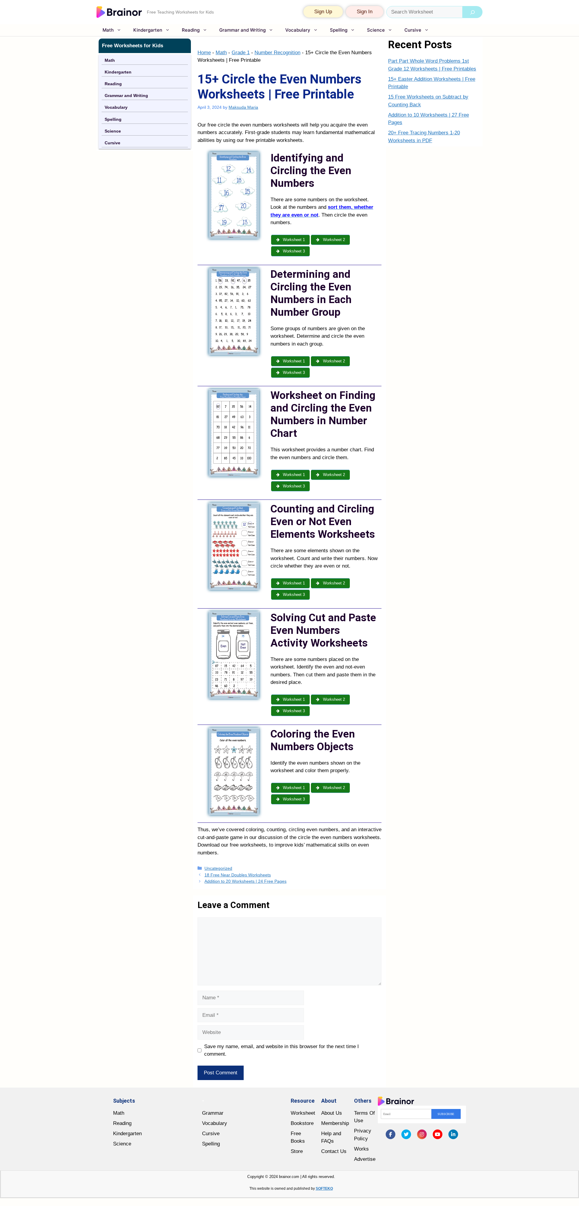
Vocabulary (297, 30)
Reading (191, 30)
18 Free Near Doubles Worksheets (237, 874)
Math (108, 30)
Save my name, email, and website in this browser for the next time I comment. (281, 1050)
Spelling (338, 30)
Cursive (412, 30)
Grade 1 (241, 52)
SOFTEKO (324, 1188)
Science (376, 30)
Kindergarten (147, 30)
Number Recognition (277, 52)
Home (204, 52)
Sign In (364, 11)
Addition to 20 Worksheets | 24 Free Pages (245, 881)
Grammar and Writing (242, 30)
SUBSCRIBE (446, 1114)
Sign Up (323, 11)
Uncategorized (218, 868)
